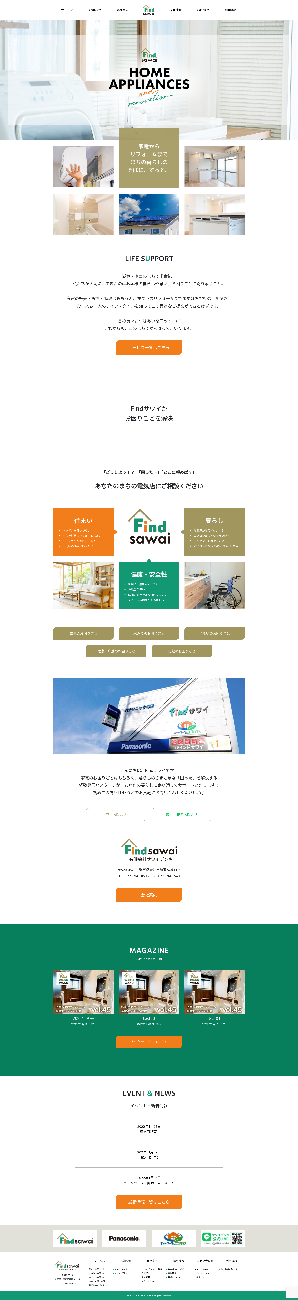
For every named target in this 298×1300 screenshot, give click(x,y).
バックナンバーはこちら (149, 1041)
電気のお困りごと (83, 633)
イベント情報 (121, 1269)
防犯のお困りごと (182, 650)
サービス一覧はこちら (149, 347)
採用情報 (175, 10)
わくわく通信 (121, 1273)
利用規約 (231, 10)
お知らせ (95, 10)
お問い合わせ (205, 1260)
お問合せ (203, 10)
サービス (67, 10)
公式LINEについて (202, 1273)
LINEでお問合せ (183, 814)
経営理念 (146, 1273)
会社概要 (146, 1277)
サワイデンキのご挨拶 (152, 1269)
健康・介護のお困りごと (116, 650)
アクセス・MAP (149, 1281)
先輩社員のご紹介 (176, 1269)
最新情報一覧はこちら (149, 1202)
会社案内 (122, 10)
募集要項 (172, 1273)
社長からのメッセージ (178, 1277)
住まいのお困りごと (214, 633)
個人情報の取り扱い (230, 1269)
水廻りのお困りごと (149, 633)
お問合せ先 (199, 1277)
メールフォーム (201, 1269)
